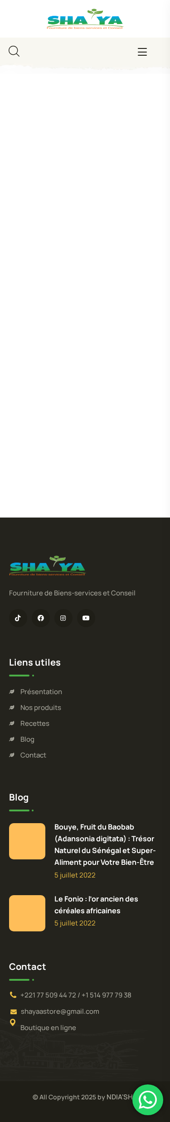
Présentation (41, 691)
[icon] (18, 618)
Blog (27, 739)
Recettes (34, 723)
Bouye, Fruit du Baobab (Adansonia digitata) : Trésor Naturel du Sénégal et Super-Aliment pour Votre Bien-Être (105, 844)
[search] (14, 51)
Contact (33, 755)
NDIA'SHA (122, 1097)
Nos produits (40, 707)
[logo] (85, 18)
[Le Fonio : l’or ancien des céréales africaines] (27, 913)
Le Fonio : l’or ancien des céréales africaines (96, 905)
